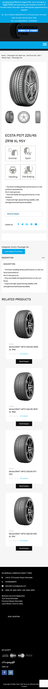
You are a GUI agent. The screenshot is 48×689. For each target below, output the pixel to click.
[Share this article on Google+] (26, 224)
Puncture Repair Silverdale (12, 601)
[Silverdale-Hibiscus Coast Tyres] (24, 38)
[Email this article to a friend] (35, 224)
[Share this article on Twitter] (22, 224)
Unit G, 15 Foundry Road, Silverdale (34, 15)
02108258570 (22, 21)
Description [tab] (7, 258)
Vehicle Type (5, 58)
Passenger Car (23, 247)
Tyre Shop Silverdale (10, 598)
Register (19, 15)
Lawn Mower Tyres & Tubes (12, 604)
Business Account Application (13, 596)
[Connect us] (4, 672)
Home (3, 55)
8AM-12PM (32, 18)
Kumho (14, 247)
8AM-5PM (21, 18)
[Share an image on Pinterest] (31, 224)
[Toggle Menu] (45, 45)
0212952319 (33, 21)
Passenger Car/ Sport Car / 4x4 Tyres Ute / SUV (24, 55)
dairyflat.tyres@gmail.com (15, 586)
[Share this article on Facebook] (17, 224)
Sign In (12, 15)
